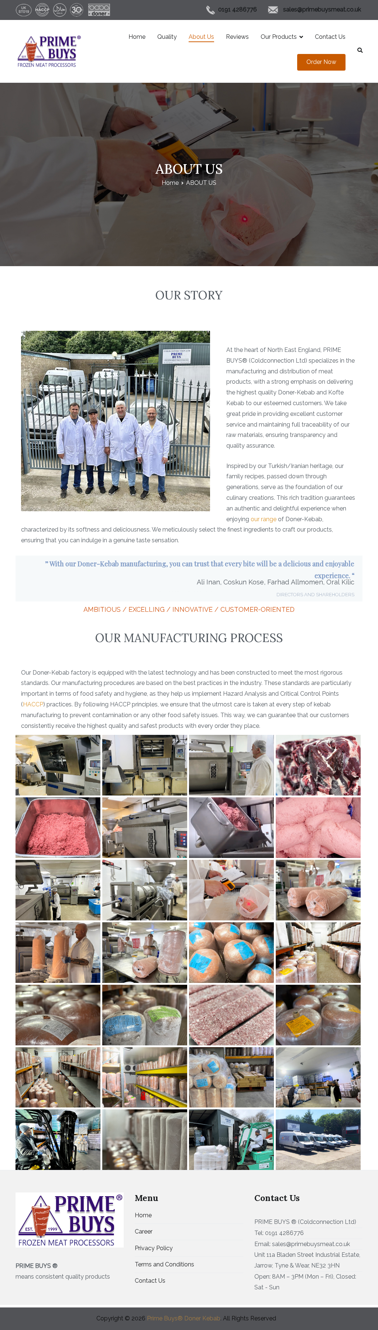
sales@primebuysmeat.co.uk (322, 9)
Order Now (321, 61)
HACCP (33, 704)
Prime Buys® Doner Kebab (183, 1318)
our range (263, 519)
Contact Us (330, 36)
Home (136, 36)
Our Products (279, 36)
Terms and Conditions (164, 1264)
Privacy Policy (154, 1248)
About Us (201, 36)
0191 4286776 (237, 9)
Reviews (237, 36)
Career (143, 1231)
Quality (167, 36)
